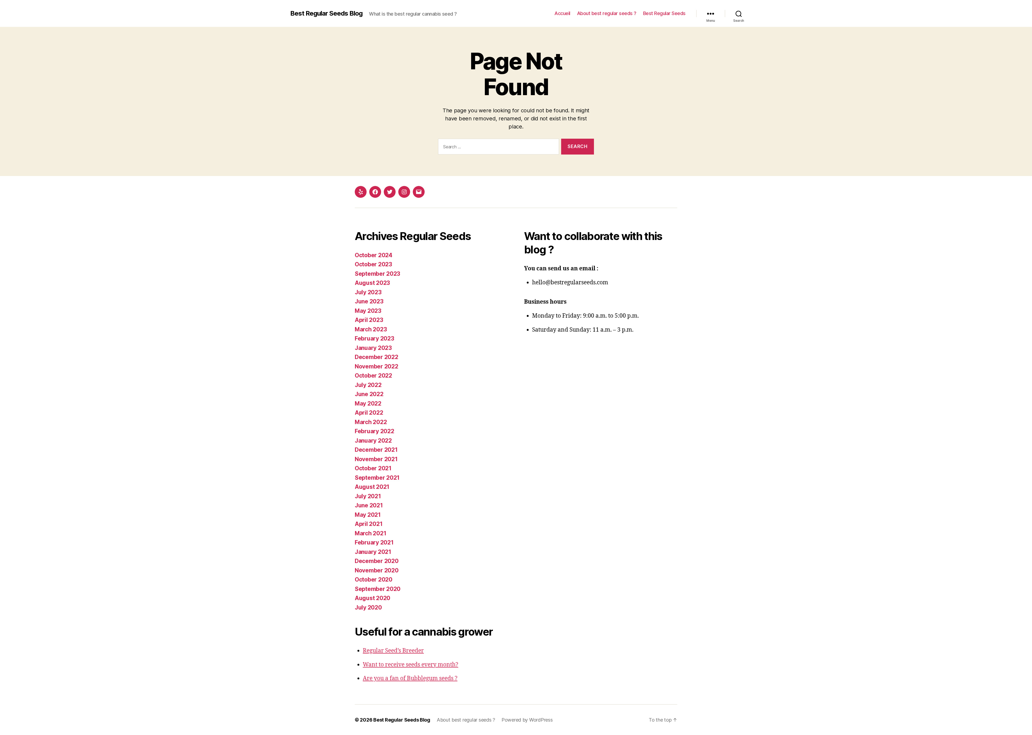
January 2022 (373, 440)
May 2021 (368, 514)
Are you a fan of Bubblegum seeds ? (410, 678)
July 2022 (368, 385)
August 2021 (372, 486)
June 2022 (369, 394)
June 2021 (369, 505)
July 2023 (368, 292)
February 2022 (374, 431)
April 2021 (368, 524)
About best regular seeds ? (606, 13)
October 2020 (373, 579)
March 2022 (371, 422)
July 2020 (368, 607)
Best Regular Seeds (664, 13)
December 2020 (377, 561)
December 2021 (376, 449)
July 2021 (368, 496)
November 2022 (376, 366)
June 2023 (369, 301)
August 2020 (372, 598)
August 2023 (372, 282)
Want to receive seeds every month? (410, 664)
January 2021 (373, 551)
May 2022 (368, 403)
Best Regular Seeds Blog (326, 13)
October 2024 (373, 255)
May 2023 (368, 310)
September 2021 (377, 477)
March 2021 (370, 533)
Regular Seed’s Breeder (393, 650)
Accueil (562, 13)
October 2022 (373, 375)
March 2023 (371, 329)
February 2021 (374, 542)
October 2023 (373, 264)
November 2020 (377, 570)
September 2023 (377, 273)
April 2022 (369, 412)
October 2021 (373, 468)
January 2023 (373, 348)
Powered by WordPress (527, 720)
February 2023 (374, 338)
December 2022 (376, 357)
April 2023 (369, 320)
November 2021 (376, 459)
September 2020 (377, 589)
